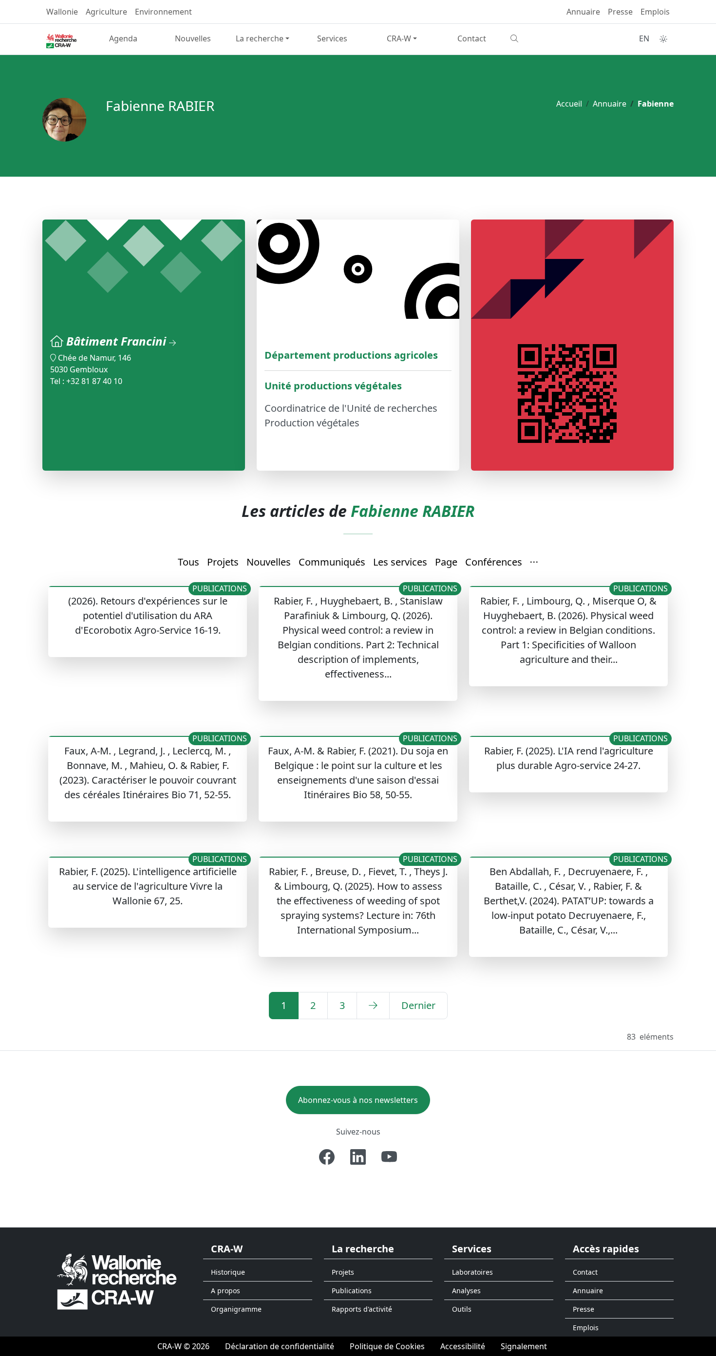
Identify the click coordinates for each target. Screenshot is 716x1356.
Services (332, 38)
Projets (223, 561)
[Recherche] (541, 38)
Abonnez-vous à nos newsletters (358, 1100)
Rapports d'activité (362, 1309)
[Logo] (116, 1280)
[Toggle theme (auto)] (663, 39)
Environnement (163, 11)
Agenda (123, 38)
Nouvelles (193, 38)
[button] (534, 562)
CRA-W (399, 38)
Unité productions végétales (333, 385)
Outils (461, 1309)
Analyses (466, 1290)
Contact (471, 38)
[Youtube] (389, 1157)
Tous (188, 561)
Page (446, 561)
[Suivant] (373, 1005)
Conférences (493, 561)
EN (644, 38)
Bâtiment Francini (117, 341)
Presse (620, 11)
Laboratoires (472, 1272)
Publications (352, 1290)
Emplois (655, 11)
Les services (400, 561)
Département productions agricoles (351, 355)
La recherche (259, 38)
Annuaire (583, 11)
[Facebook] (327, 1157)
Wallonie (62, 11)
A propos (225, 1290)
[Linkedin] (358, 1157)
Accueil (569, 103)
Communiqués (332, 561)
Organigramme (236, 1309)
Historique (228, 1272)
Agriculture (106, 11)
